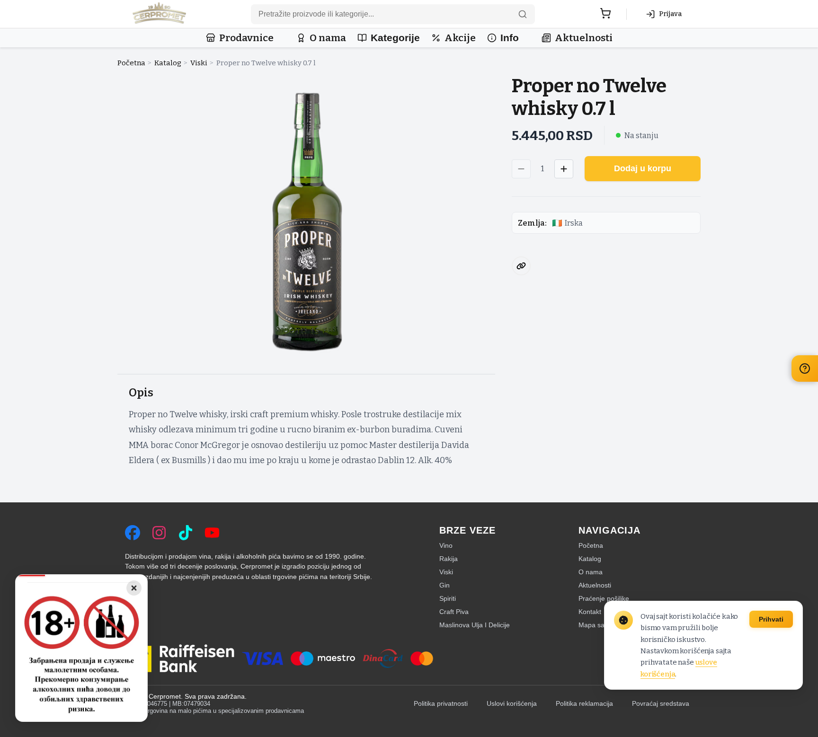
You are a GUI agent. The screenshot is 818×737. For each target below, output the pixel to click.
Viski (198, 63)
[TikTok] (185, 532)
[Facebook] (132, 532)
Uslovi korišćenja (512, 703)
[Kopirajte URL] (521, 265)
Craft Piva (454, 611)
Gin (444, 585)
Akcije (460, 38)
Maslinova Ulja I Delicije (474, 625)
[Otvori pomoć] (804, 368)
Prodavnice (246, 38)
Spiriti (447, 598)
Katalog (167, 63)
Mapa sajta (595, 625)
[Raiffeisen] (179, 659)
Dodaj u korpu (642, 168)
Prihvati (771, 619)
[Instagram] (159, 532)
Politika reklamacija (584, 703)
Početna (131, 63)
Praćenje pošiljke (603, 598)
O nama (328, 38)
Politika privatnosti (441, 703)
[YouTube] (212, 532)
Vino (446, 545)
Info (509, 37)
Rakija (448, 558)
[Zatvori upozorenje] (134, 588)
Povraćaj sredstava (660, 703)
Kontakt (589, 611)
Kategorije (395, 37)
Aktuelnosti (584, 38)
